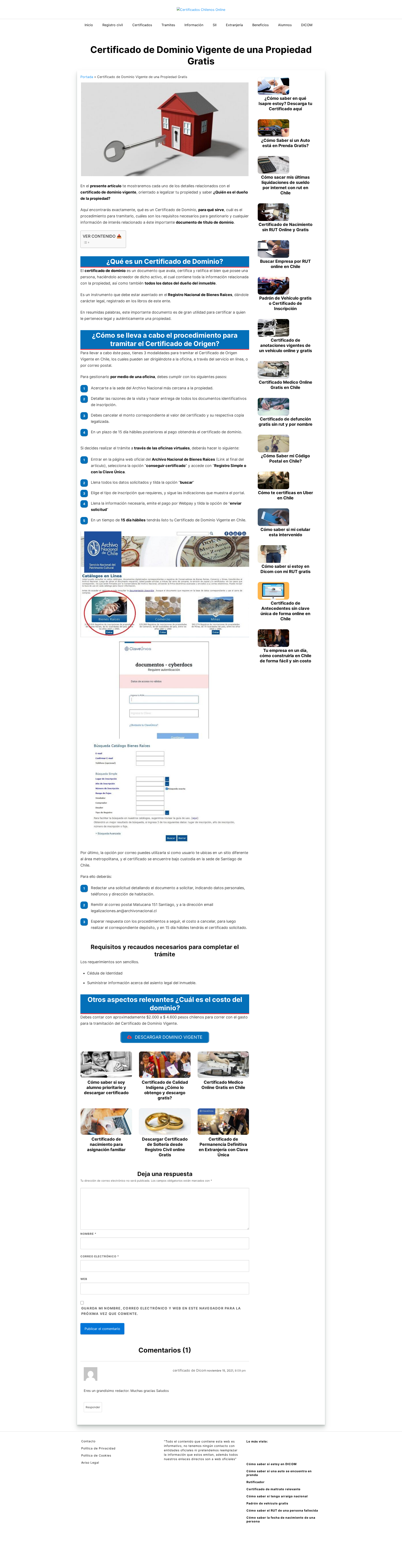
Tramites (168, 25)
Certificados (142, 25)
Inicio (89, 25)
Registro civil (112, 25)
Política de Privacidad (98, 1448)
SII (214, 25)
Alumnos (285, 25)
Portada (86, 77)
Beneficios (260, 25)
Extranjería (234, 25)
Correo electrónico (99, 1256)
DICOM (306, 25)
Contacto (88, 1441)
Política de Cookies (96, 1455)
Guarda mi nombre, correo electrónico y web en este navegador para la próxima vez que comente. (161, 1311)
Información (193, 25)
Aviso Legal (90, 1462)
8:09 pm (240, 1370)
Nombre (88, 1233)
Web (83, 1279)
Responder (93, 1407)
